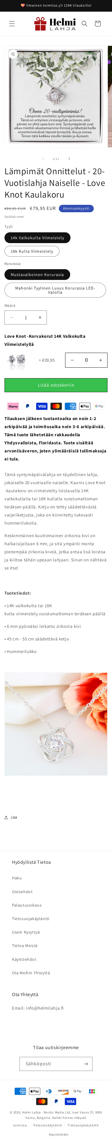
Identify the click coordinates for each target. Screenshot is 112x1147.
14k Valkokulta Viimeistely (37, 237)
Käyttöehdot (24, 959)
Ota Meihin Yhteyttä (31, 972)
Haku (17, 878)
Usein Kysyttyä (26, 932)
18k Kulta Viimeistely (32, 251)
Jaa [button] (13, 817)
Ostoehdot (22, 891)
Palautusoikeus (27, 905)
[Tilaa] (85, 1064)
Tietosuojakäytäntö (31, 918)
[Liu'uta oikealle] (69, 158)
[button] (12, 23)
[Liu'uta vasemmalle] (43, 158)
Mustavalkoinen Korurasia (37, 274)
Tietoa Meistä (25, 945)
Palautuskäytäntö (47, 1125)
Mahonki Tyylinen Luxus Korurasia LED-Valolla (55, 290)
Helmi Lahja (31, 1112)
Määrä (9, 305)
